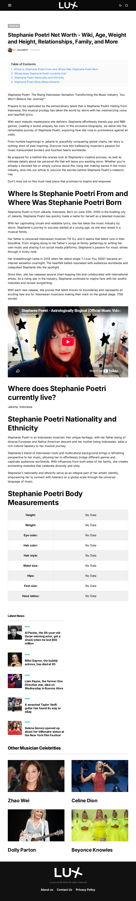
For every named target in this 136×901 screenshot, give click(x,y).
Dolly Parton (22, 850)
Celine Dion (84, 801)
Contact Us (64, 889)
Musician (14, 26)
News (27, 627)
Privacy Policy (85, 889)
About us (47, 889)
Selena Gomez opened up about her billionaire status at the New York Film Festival (44, 731)
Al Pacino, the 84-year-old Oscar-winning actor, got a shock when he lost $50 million (42, 638)
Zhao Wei (18, 801)
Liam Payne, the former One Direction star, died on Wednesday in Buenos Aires (44, 684)
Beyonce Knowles (92, 850)
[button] (10, 5)
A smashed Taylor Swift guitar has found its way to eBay (43, 708)
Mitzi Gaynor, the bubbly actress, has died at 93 (41, 662)
